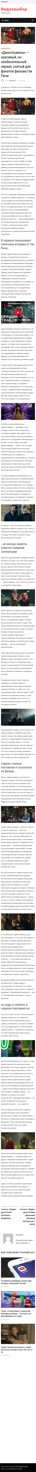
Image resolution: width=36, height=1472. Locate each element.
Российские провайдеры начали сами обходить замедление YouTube (16, 1282)
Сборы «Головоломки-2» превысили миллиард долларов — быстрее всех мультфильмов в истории (16, 1313)
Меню (6, 20)
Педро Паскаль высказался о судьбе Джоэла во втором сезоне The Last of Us (16, 1349)
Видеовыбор (14, 9)
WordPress (14, 1469)
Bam (20, 1469)
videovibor (12, 81)
